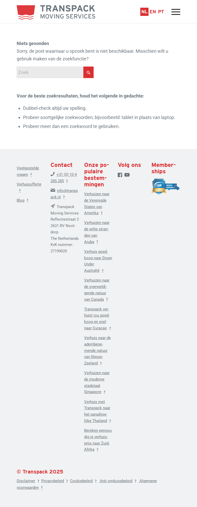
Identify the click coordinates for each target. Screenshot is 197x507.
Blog (20, 200)
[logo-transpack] (56, 12)
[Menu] (173, 11)
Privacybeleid (52, 481)
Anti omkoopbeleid (115, 481)
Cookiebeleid (81, 481)
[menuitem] (173, 11)
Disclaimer (26, 481)
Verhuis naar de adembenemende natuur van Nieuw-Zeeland (97, 350)
